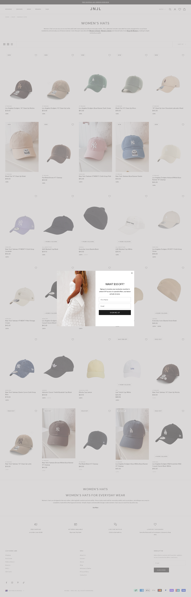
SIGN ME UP (115, 312)
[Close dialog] (132, 273)
